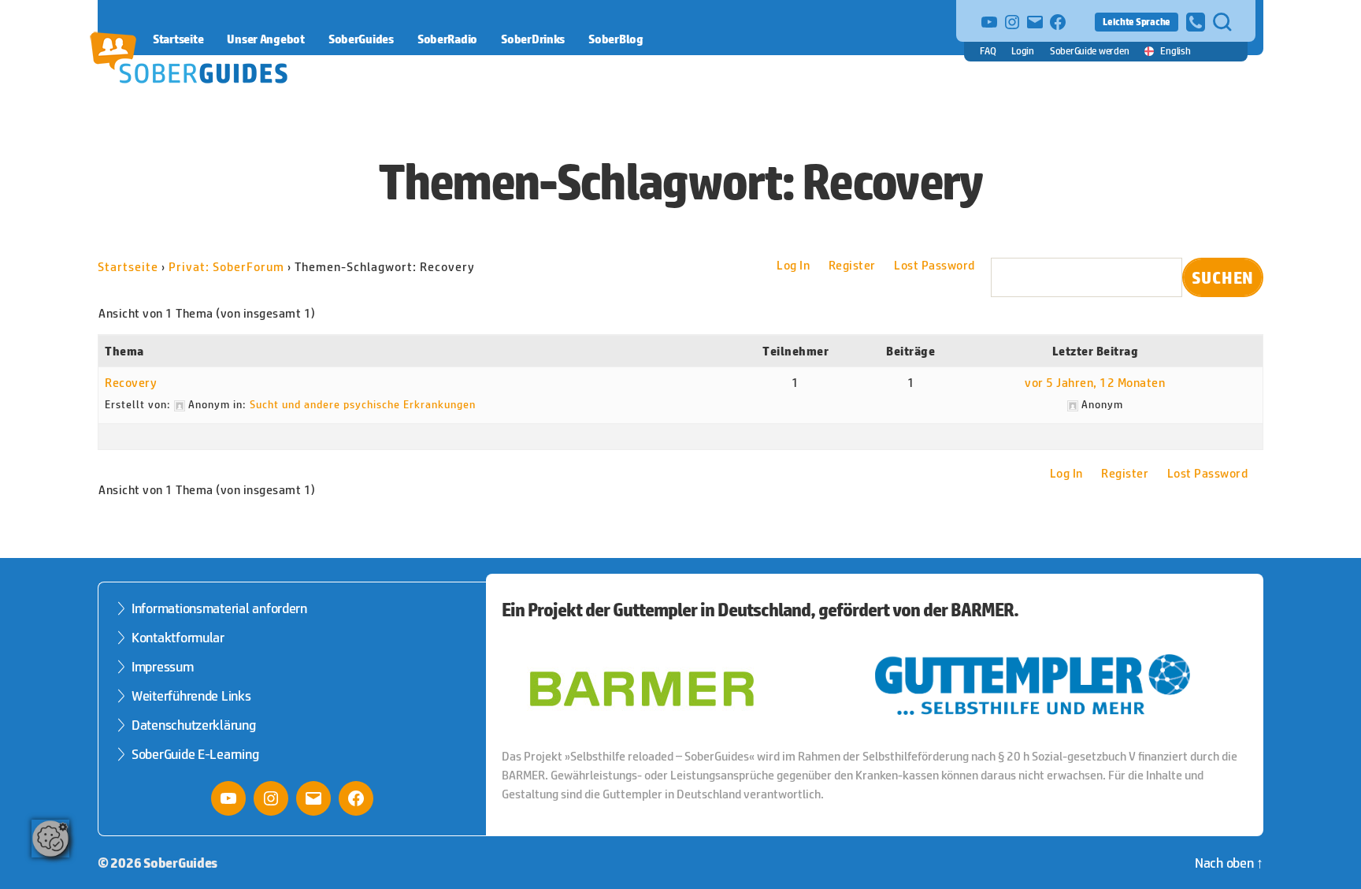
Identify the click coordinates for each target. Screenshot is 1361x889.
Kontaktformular (178, 637)
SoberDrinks (533, 39)
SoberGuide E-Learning (195, 754)
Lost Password (934, 265)
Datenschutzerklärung (194, 725)
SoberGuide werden (1089, 51)
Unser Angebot (266, 39)
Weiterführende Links (191, 695)
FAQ (988, 51)
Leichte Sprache (1136, 22)
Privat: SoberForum (226, 267)
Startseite (178, 39)
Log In (793, 265)
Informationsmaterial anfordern (219, 608)
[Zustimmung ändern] (50, 838)
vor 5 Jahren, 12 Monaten (1095, 382)
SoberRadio (447, 39)
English (1175, 51)
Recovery (131, 382)
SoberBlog (615, 39)
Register (852, 265)
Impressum (163, 666)
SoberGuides (361, 39)
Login (1022, 51)
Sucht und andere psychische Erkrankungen (363, 404)
